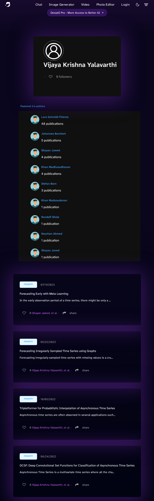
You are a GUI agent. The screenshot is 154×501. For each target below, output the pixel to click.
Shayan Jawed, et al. (44, 313)
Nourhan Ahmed (51, 233)
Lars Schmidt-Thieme (55, 117)
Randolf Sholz (50, 217)
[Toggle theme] (137, 4)
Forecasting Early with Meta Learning (44, 294)
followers (64, 77)
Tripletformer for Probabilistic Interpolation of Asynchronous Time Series (67, 408)
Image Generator (61, 4)
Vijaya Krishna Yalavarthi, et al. (51, 370)
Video (85, 4)
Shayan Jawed (50, 150)
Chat (38, 4)
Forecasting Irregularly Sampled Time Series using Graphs (58, 351)
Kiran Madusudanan (54, 200)
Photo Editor (105, 4)
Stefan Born (49, 183)
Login (125, 4)
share (73, 313)
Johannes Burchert (53, 133)
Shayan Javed (50, 250)
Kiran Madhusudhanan (55, 167)
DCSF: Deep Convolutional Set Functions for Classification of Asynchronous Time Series (77, 465)
